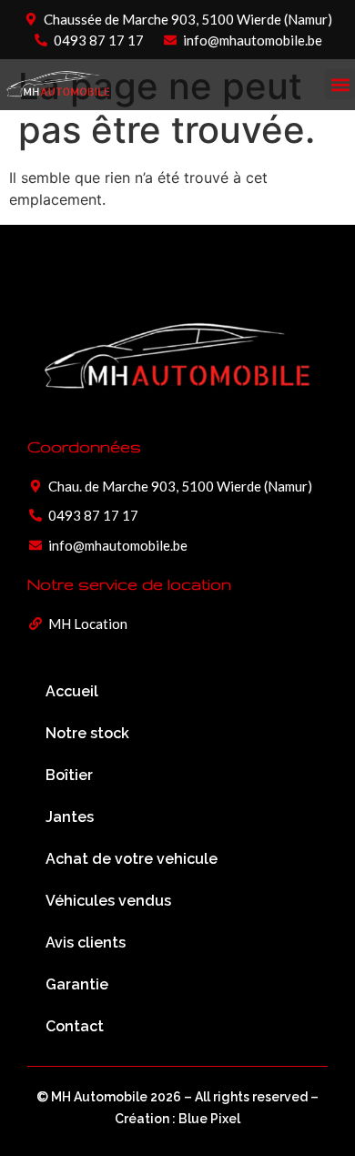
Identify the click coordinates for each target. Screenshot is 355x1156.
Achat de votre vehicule (132, 858)
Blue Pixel (209, 1118)
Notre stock (87, 733)
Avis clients (86, 942)
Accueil (72, 691)
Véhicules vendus (108, 900)
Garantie (77, 984)
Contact (75, 1026)
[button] (340, 84)
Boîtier (69, 775)
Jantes (70, 817)
